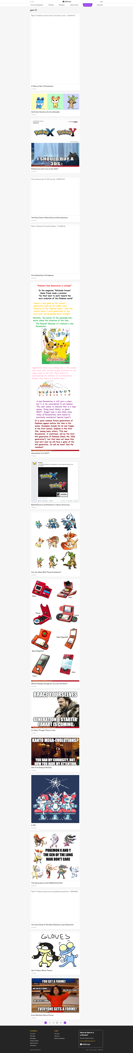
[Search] (33, 2)
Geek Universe (34, 1043)
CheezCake (33, 1045)
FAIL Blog (32, 1036)
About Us (56, 1036)
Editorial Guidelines (59, 1038)
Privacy (91, 1049)
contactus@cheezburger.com (87, 1041)
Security (95, 1049)
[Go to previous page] (45, 1022)
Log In (101, 1)
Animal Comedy (34, 1040)
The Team (56, 1033)
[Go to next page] (65, 1022)
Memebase (33, 1038)
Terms (87, 1049)
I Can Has (32, 1033)
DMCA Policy (100, 1049)
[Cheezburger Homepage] (66, 1)
